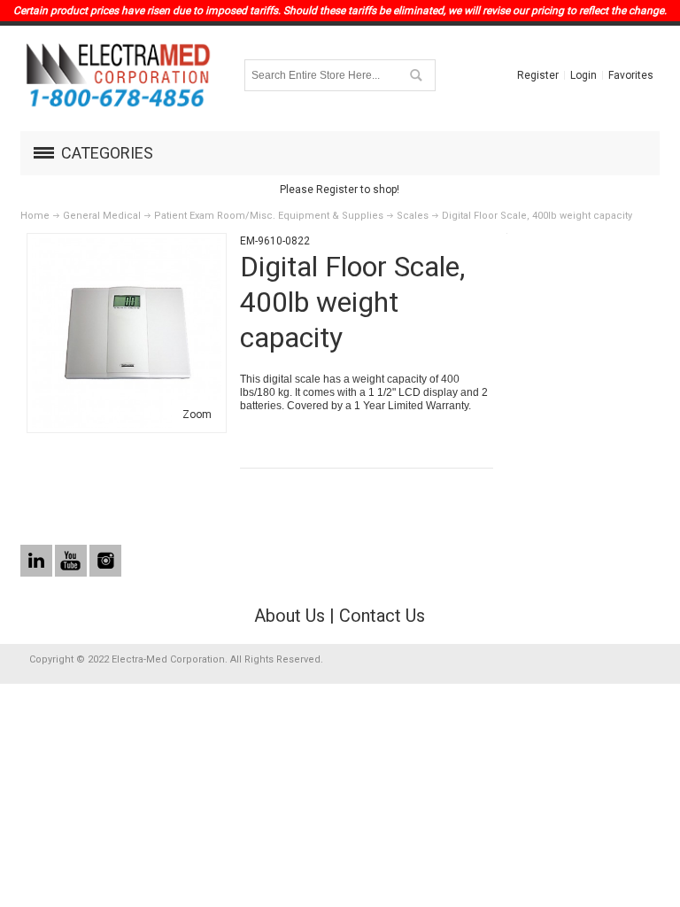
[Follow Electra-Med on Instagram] (105, 561)
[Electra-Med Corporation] (117, 75)
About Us (289, 615)
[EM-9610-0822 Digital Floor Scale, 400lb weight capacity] (126, 246)
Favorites (630, 75)
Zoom (197, 414)
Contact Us (382, 615)
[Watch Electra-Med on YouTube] (72, 561)
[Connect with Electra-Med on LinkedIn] (37, 561)
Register (538, 75)
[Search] (415, 75)
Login (583, 75)
